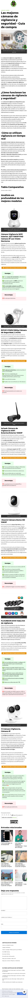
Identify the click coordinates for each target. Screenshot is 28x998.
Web (2, 924)
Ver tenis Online (6, 954)
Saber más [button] (6, 996)
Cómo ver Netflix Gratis (7, 945)
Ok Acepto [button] (21, 993)
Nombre (3, 910)
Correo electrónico (6, 917)
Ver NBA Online (6, 951)
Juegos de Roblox (6, 947)
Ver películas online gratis (8, 956)
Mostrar (14, 817)
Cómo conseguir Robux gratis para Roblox (12, 949)
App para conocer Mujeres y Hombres (11, 960)
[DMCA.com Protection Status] (14, 821)
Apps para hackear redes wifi (9, 958)
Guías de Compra (5, 10)
